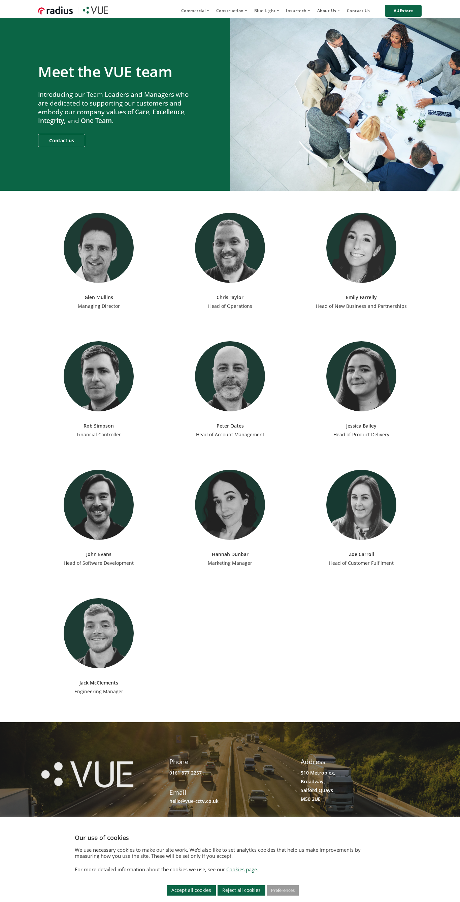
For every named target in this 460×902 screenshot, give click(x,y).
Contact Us (358, 10)
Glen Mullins (99, 297)
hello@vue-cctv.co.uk (194, 801)
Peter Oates (230, 426)
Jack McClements (98, 682)
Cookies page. (242, 869)
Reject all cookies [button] (241, 890)
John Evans (98, 554)
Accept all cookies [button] (191, 890)
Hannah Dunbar (230, 554)
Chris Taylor (230, 297)
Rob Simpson (99, 426)
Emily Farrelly (361, 297)
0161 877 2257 (185, 772)
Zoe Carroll (361, 554)
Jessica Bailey (361, 426)
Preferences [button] (283, 890)
